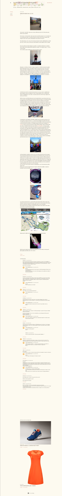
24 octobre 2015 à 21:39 (28, 383)
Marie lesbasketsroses (29, 267)
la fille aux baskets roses (24, 3)
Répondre (24, 274)
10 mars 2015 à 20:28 (35, 282)
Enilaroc (27, 332)
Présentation (19, 7)
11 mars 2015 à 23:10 (35, 353)
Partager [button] (11, 11)
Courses (11, 15)
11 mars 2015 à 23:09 (35, 327)
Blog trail (24, 289)
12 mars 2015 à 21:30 (35, 367)
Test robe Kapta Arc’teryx (27, 485)
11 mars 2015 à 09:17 (28, 309)
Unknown (24, 309)
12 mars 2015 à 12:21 (30, 360)
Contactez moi (25, 7)
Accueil (14, 7)
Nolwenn (24, 260)
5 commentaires (25, 487)
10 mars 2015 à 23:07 (28, 289)
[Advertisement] (35, 411)
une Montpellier (40, 125)
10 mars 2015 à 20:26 (29, 276)
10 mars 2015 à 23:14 (35, 292)
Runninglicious (25, 360)
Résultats (36, 7)
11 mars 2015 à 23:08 (35, 302)
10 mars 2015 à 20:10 (35, 267)
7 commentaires (25, 447)
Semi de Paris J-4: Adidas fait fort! (29, 445)
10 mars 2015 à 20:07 (29, 260)
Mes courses (31, 7)
